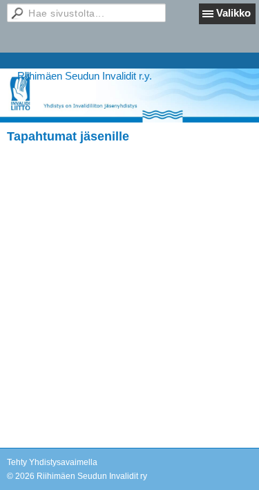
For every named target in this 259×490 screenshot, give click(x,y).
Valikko (233, 13)
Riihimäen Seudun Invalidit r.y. (84, 76)
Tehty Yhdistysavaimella (52, 462)
